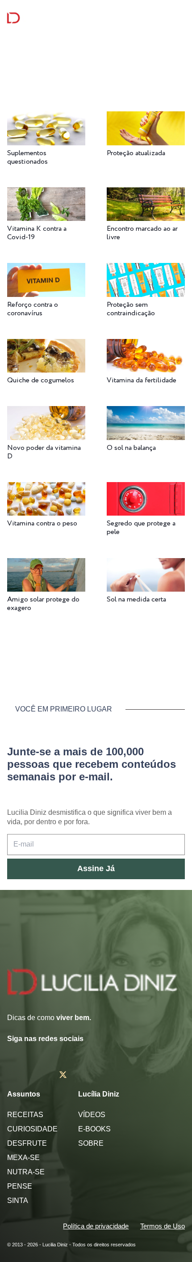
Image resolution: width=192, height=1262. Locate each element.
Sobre (91, 1143)
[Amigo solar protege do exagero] (46, 564)
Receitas (25, 1114)
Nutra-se (26, 1172)
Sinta (17, 1200)
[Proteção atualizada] (146, 117)
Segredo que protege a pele (141, 527)
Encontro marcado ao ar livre (142, 233)
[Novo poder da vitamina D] (46, 412)
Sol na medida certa (136, 599)
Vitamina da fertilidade (141, 380)
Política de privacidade (96, 1226)
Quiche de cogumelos (40, 380)
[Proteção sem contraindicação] (146, 269)
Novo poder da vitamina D (44, 452)
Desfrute (27, 1143)
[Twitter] (63, 1075)
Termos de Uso (162, 1226)
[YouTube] (90, 1075)
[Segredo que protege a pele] (146, 488)
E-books (94, 1129)
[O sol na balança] (146, 412)
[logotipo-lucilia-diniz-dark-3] (43, 18)
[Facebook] (36, 1075)
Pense (19, 1186)
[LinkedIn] (115, 1075)
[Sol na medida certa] (146, 564)
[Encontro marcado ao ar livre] (146, 193)
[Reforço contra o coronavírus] (46, 269)
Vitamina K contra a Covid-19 (37, 233)
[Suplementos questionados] (46, 117)
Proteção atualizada (136, 153)
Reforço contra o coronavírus (32, 309)
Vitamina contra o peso (42, 523)
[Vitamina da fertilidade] (146, 345)
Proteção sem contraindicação (131, 309)
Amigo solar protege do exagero (43, 603)
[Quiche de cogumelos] (46, 345)
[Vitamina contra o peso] (46, 488)
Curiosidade (32, 1129)
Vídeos (91, 1114)
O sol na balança (131, 448)
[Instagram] (10, 1075)
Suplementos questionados (27, 157)
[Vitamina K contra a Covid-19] (46, 193)
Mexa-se (23, 1157)
